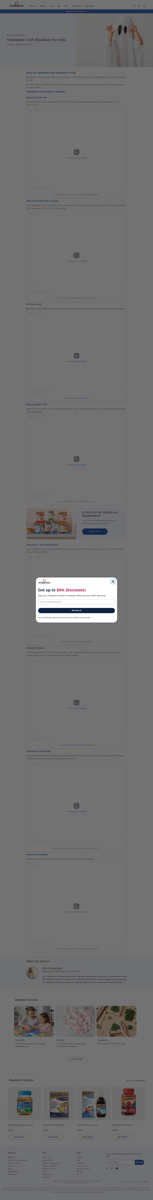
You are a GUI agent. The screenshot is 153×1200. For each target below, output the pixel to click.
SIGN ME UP (76, 610)
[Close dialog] (113, 581)
